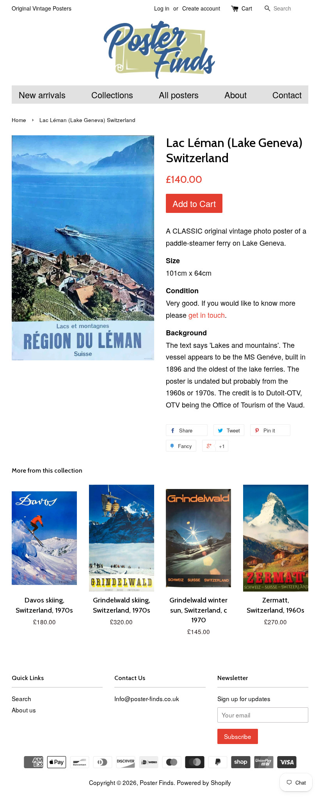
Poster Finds (157, 782)
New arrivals (42, 95)
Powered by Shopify (204, 782)
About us (24, 709)
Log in (161, 8)
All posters (179, 95)
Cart (247, 8)
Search (21, 698)
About (235, 95)
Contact (287, 95)
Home (19, 120)
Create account (201, 8)
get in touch (206, 315)
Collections (112, 95)
